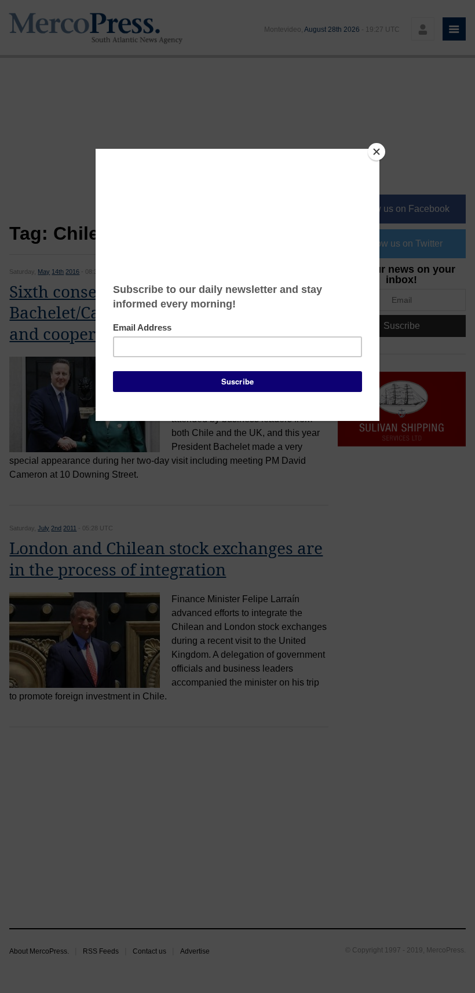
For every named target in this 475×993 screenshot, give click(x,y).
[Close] (376, 151)
